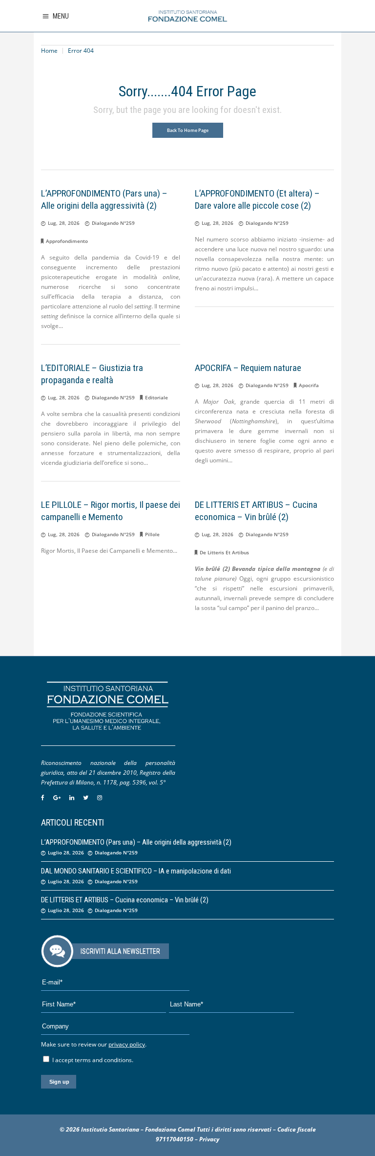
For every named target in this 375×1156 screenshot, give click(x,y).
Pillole (152, 534)
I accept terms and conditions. (92, 1060)
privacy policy (126, 1044)
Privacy (209, 1139)
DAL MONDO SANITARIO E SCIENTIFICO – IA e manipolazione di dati (136, 871)
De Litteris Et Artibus (224, 552)
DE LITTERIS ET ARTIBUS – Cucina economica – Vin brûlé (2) (124, 899)
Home (49, 50)
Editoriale (156, 397)
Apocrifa (309, 385)
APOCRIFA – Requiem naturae (248, 367)
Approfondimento (67, 241)
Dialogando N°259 (113, 222)
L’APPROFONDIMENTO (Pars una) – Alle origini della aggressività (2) (136, 842)
